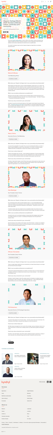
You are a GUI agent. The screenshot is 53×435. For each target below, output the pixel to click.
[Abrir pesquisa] (48, 1)
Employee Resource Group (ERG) (18, 104)
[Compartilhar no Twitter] (4, 32)
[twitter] (50, 382)
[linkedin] (48, 382)
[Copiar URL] (7, 32)
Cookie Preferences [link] (5, 424)
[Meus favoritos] (45, 1)
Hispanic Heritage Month (16, 40)
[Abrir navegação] (50, 1)
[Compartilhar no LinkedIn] (5, 32)
